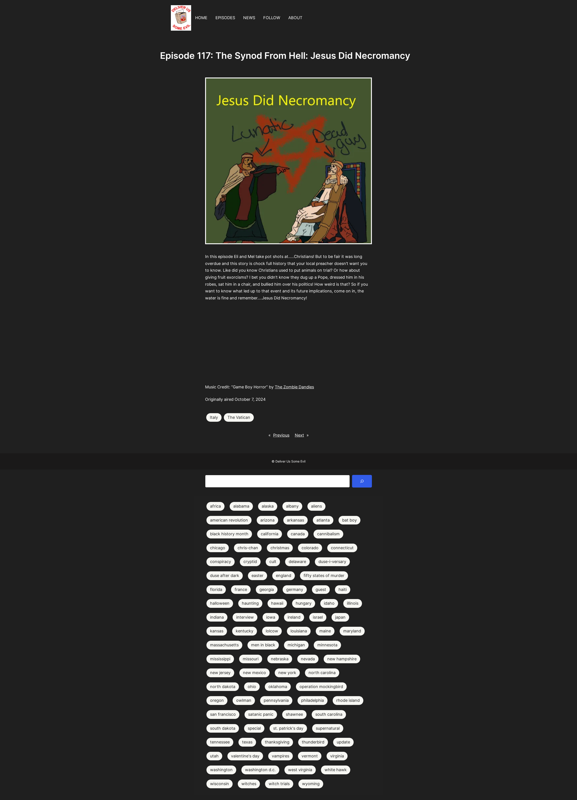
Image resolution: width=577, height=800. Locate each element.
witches (248, 783)
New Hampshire (342, 658)
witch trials (279, 783)
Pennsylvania (276, 700)
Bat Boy (349, 520)
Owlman (243, 700)
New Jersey (220, 672)
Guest (321, 589)
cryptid (250, 561)
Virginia (337, 756)
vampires (280, 756)
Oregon (217, 700)
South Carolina (328, 714)
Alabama (241, 506)
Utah (214, 756)
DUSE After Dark (224, 575)
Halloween (219, 603)
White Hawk (336, 769)
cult (272, 561)
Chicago (217, 547)
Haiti (343, 589)
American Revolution (229, 520)
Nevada (308, 658)
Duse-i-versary (332, 561)
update (343, 742)
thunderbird (313, 742)
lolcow (272, 631)
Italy (214, 417)
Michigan (296, 645)
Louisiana (299, 631)
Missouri (251, 658)
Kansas (216, 631)
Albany (292, 506)
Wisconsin (219, 783)
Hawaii (277, 603)
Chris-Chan (248, 547)
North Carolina (322, 672)
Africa (215, 506)
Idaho (329, 603)
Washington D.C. (260, 769)
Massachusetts (224, 645)
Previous (281, 435)
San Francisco (223, 714)
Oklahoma (277, 686)
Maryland (352, 631)
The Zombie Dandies (294, 387)
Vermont (310, 756)
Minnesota (327, 645)
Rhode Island (348, 700)
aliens (316, 506)
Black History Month (229, 533)
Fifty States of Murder (324, 575)
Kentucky (244, 631)
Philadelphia (312, 700)
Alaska (268, 506)
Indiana (217, 617)
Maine (325, 631)
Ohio (252, 686)
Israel (318, 617)
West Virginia (300, 769)
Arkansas (295, 520)
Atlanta (323, 520)
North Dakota (222, 686)
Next (299, 435)
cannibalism (328, 533)
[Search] (362, 481)
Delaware (297, 561)
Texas (247, 742)
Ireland (294, 617)
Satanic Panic (260, 714)
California (269, 533)
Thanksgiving (277, 742)
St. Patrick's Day (288, 728)
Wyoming (311, 783)
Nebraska (279, 658)
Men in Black (263, 645)
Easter (257, 575)
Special (254, 728)
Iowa (270, 617)
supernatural (328, 728)
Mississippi (220, 658)
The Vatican (238, 417)
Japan (340, 617)
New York (287, 672)
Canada (298, 533)
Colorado (310, 547)
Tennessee (220, 742)
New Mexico (254, 672)
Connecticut (342, 547)
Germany (294, 589)
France (241, 589)
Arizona (267, 520)
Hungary (303, 603)
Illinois (352, 603)
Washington (221, 769)
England (283, 575)
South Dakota (222, 728)
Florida (216, 589)
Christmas (279, 547)
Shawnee (294, 714)
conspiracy (220, 561)
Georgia (266, 589)
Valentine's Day (245, 756)
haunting (250, 603)
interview (245, 617)
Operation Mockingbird (321, 686)
